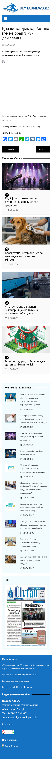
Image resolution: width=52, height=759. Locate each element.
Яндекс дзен (7, 724)
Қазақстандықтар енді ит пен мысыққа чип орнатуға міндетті (24, 256)
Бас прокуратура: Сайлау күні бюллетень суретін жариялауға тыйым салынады (33, 419)
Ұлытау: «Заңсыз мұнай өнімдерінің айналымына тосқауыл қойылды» (22, 310)
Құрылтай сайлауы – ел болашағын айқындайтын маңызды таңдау (31, 507)
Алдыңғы (12, 149)
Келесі (41, 149)
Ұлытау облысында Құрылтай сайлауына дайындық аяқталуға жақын (32, 468)
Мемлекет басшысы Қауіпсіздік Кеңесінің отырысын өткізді (30, 542)
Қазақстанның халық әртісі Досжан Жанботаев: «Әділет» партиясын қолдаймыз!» (33, 525)
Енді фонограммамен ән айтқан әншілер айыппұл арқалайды (21, 202)
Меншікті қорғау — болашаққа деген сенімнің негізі (25, 362)
